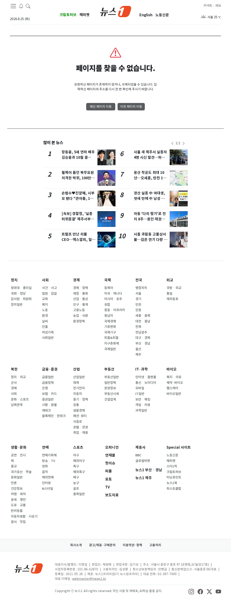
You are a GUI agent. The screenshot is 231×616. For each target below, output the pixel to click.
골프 (76, 489)
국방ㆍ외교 (173, 288)
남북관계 (17, 405)
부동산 (109, 369)
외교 (169, 280)
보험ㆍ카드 (49, 394)
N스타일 (47, 489)
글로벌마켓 (142, 461)
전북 (138, 327)
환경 (45, 316)
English (145, 15)
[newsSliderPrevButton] (172, 143)
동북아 (108, 288)
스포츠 (78, 447)
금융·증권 (50, 369)
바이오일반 (173, 394)
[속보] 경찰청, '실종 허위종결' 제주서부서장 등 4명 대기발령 (78, 219)
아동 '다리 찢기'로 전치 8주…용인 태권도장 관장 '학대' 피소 (150, 219)
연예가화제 (49, 455)
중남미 (108, 316)
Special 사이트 (178, 447)
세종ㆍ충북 (142, 316)
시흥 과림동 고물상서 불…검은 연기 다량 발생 (150, 239)
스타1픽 (171, 466)
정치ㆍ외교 (18, 377)
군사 (14, 383)
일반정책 (110, 383)
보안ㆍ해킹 (142, 399)
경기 (138, 299)
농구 (76, 483)
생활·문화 (18, 447)
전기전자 (79, 388)
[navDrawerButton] (13, 6)
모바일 (139, 388)
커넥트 (207, 6)
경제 (76, 280)
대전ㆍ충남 (142, 321)
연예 (45, 447)
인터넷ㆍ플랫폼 (145, 377)
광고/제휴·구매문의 (102, 545)
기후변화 (110, 327)
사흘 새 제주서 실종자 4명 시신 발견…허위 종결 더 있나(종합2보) (151, 157)
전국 (138, 280)
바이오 (171, 369)
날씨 (45, 321)
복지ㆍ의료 (173, 377)
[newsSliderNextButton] (184, 143)
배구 (76, 477)
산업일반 (79, 377)
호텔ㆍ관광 (80, 427)
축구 (76, 466)
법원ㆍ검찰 (49, 294)
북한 (14, 369)
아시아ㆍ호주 (113, 299)
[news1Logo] (29, 568)
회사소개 (76, 545)
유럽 (107, 305)
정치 (14, 280)
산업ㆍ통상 (80, 299)
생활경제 (79, 410)
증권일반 (48, 399)
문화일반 (17, 477)
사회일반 (48, 338)
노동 (45, 310)
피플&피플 (111, 338)
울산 (138, 349)
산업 (76, 369)
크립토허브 (68, 14)
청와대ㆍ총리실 (21, 288)
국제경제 (110, 321)
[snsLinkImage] (191, 591)
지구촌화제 (111, 343)
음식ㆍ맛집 (18, 522)
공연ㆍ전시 (18, 455)
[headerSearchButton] (28, 5)
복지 (45, 305)
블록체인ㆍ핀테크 (54, 416)
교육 (45, 299)
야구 (76, 455)
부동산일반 (111, 377)
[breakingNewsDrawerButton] (21, 5)
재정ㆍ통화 (80, 294)
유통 (76, 405)
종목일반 (79, 494)
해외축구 (79, 472)
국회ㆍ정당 (18, 294)
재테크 (46, 410)
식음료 (77, 422)
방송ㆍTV (48, 461)
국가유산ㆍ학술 (21, 472)
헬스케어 (172, 388)
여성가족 (48, 332)
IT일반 (139, 394)
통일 (169, 294)
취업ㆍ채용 (80, 433)
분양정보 (110, 388)
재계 (76, 383)
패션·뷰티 (80, 416)
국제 (107, 280)
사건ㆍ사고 (49, 288)
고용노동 (79, 310)
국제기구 (110, 332)
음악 (45, 472)
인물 (45, 327)
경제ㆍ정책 (80, 288)
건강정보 (17, 489)
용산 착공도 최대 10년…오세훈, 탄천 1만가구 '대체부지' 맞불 (150, 178)
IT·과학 (141, 369)
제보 (218, 6)
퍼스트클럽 (173, 489)
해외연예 (48, 477)
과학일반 (141, 410)
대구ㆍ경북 (142, 338)
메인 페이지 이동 (101, 107)
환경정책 (79, 321)
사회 (45, 280)
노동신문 (162, 15)
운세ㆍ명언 (18, 500)
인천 (138, 305)
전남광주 (141, 332)
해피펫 (84, 14)
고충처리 (155, 545)
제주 (138, 354)
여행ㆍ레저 (18, 494)
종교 (14, 466)
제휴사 (140, 447)
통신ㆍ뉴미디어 (145, 383)
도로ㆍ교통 (18, 505)
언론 (14, 483)
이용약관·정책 (132, 545)
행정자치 (141, 288)
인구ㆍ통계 (80, 305)
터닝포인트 (173, 477)
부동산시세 (111, 394)
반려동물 (17, 511)
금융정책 (48, 383)
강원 (138, 310)
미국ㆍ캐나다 (113, 294)
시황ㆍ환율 (49, 405)
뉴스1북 (171, 483)
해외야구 (79, 461)
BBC (138, 455)
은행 (45, 388)
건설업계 (110, 399)
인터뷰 (46, 483)
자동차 (77, 394)
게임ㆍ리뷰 (142, 405)
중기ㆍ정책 (80, 399)
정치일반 (17, 305)
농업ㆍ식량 (80, 316)
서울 (138, 294)
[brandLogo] (115, 11)
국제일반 (110, 349)
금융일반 (48, 377)
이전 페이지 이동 (131, 107)
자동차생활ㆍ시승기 (24, 516)
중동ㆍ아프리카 (114, 310)
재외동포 (172, 299)
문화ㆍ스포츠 (20, 399)
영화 (45, 466)
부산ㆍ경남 (142, 343)
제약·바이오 (174, 383)
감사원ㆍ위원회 (21, 299)
